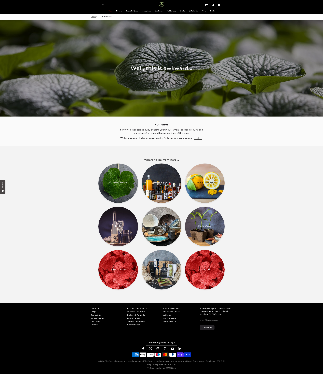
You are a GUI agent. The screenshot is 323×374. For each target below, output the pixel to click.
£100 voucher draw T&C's (138, 308)
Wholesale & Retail (171, 312)
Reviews (94, 325)
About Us (95, 308)
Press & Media (169, 318)
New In (119, 11)
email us (198, 138)
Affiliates (167, 315)
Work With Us (169, 321)
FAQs (93, 312)
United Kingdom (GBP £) (160, 342)
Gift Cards (95, 321)
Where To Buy (97, 318)
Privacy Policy (133, 325)
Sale (110, 11)
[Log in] (213, 5)
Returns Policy (133, 318)
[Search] (103, 5)
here (220, 314)
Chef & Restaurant (171, 308)
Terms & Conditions (136, 321)
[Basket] (219, 5)
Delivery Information (136, 315)
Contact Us (96, 315)
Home (93, 17)
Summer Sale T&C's (136, 312)
